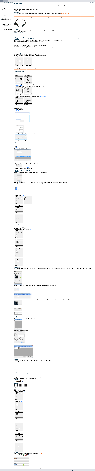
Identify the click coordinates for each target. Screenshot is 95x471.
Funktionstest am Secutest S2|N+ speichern (7, 16)
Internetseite (41, 453)
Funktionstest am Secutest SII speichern (7, 15)
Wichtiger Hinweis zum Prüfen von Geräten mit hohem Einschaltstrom (7, 8)
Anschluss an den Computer (7, 17)
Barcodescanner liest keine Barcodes (7, 24)
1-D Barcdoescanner (6, 25)
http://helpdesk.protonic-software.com (65, 13)
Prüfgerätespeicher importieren (5, 18)
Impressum (54, 468)
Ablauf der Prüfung (4, 9)
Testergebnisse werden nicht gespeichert (7, 27)
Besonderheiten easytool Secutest (6, 13)
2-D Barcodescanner (6, 26)
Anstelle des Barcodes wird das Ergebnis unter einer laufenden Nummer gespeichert (8, 29)
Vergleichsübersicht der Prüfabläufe (7, 10)
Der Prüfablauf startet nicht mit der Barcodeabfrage (6, 23)
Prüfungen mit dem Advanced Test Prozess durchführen (6, 20)
